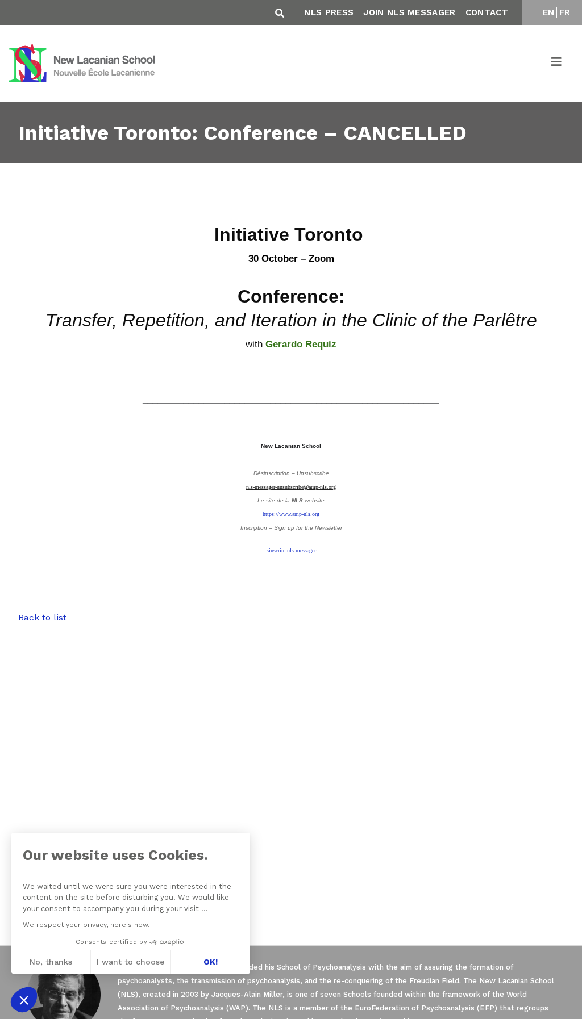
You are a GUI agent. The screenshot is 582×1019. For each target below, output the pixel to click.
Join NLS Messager (409, 12)
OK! (210, 961)
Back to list (42, 617)
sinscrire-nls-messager (291, 550)
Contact (486, 12)
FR (565, 12)
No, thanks (51, 961)
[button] (24, 999)
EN (549, 12)
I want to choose (130, 961)
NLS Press (329, 12)
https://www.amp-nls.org (291, 514)
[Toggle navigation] (557, 63)
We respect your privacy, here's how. (86, 925)
